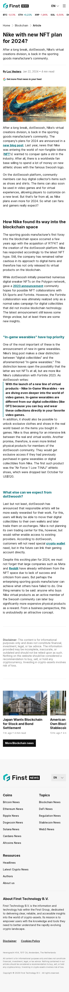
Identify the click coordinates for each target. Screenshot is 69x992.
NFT (7, 154)
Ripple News (11, 815)
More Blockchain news (19, 743)
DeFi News (46, 808)
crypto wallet (55, 543)
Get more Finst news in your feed (24, 79)
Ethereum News (13, 808)
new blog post (13, 145)
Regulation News (50, 815)
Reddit (13, 568)
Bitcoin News (11, 802)
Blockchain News (50, 802)
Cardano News (12, 836)
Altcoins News (12, 842)
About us (9, 883)
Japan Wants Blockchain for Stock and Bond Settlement (22, 724)
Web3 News (46, 829)
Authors (8, 876)
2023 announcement (28, 286)
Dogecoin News (13, 822)
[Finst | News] (16, 5)
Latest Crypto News (16, 869)
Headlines (9, 862)
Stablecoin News (50, 822)
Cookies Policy (30, 940)
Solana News (11, 829)
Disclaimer (10, 940)
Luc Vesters (14, 71)
